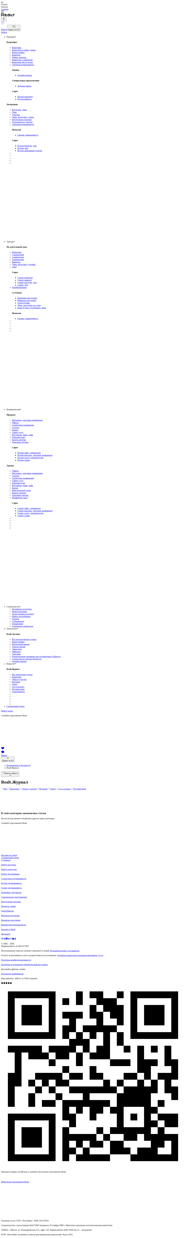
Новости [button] (11, 664)
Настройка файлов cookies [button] (13, 969)
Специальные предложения (14, 897)
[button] (93, 12)
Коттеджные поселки (11, 902)
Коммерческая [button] (13, 409)
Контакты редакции (10, 915)
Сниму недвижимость (11, 888)
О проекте (6, 860)
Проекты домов (8, 906)
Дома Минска (7, 911)
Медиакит (5, 934)
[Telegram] (4, 939)
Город (53, 789)
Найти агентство (9, 869)
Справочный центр (16, 706)
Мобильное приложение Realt (15, 1182)
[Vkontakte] (9, 939)
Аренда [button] (10, 241)
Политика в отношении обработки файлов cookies (24, 964)
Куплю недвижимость (11, 883)
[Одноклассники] (15, 939)
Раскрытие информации (12, 974)
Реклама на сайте (9, 855)
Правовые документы (11, 892)
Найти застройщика (10, 874)
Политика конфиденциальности (16, 960)
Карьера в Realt (8, 929)
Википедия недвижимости (13, 925)
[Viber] (7, 939)
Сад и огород (64, 789)
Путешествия (79, 789)
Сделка (7, 711)
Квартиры (14, 789)
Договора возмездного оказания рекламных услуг (80, 955)
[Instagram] (2, 939)
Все (5, 789)
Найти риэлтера (8, 865)
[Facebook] (11, 939)
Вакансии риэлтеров (10, 920)
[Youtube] (13, 939)
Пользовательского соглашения (64, 951)
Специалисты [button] (13, 606)
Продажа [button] (11, 37)
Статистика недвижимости (13, 878)
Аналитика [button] (12, 628)
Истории (43, 789)
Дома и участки (29, 789)
